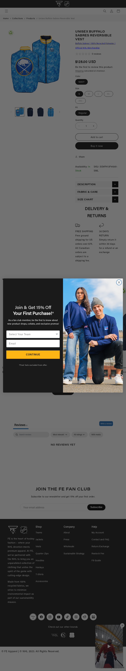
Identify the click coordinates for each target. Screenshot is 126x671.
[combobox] (32, 334)
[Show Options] (56, 334)
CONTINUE (33, 354)
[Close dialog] (119, 282)
